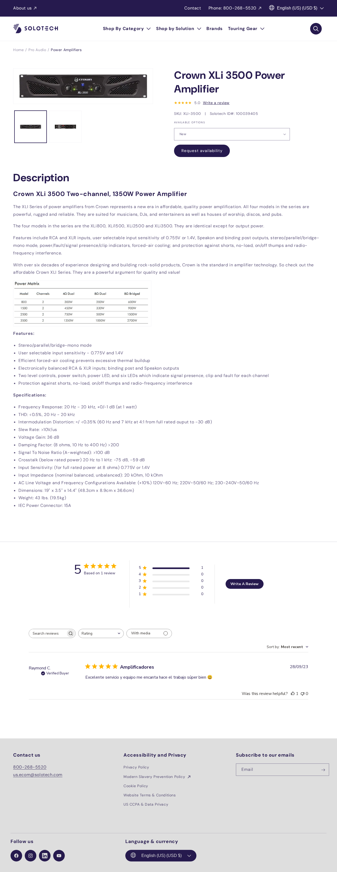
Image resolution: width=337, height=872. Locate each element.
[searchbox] (47, 633)
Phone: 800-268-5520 (232, 8)
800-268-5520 (29, 767)
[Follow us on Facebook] (16, 855)
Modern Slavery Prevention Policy (154, 776)
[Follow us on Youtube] (59, 855)
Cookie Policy (135, 785)
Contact (192, 8)
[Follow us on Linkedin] (45, 855)
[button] (127, 29)
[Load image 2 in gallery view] (65, 127)
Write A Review (244, 583)
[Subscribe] (323, 770)
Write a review (216, 102)
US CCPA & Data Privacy (145, 804)
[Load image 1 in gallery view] (30, 127)
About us (22, 8)
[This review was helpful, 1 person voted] (293, 694)
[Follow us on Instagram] (30, 855)
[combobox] (101, 633)
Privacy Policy (136, 767)
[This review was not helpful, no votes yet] (302, 694)
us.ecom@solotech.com (37, 774)
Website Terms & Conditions (149, 795)
